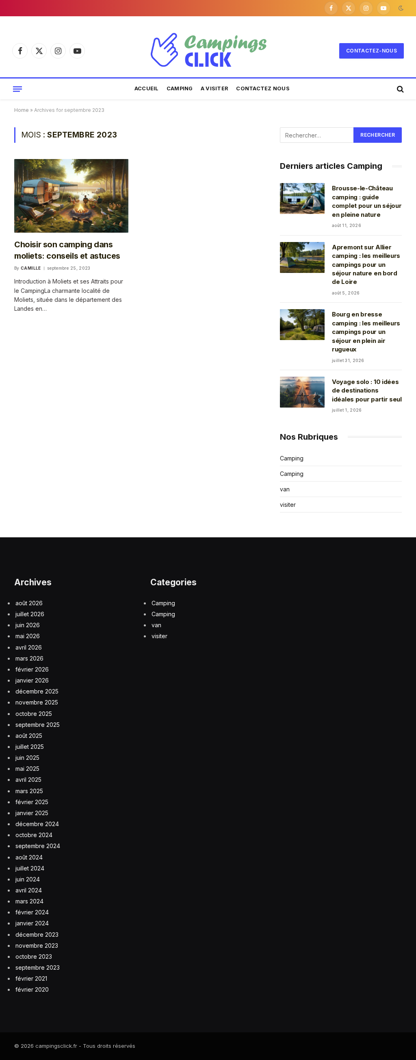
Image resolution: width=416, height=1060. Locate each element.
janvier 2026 (32, 680)
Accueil (146, 88)
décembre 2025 (36, 691)
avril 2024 (28, 890)
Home (21, 110)
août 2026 (29, 603)
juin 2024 (27, 879)
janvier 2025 (31, 812)
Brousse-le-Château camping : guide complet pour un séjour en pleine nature (366, 201)
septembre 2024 (37, 845)
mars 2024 (29, 901)
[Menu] (17, 88)
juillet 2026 (29, 614)
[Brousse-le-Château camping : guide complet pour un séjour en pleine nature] (302, 198)
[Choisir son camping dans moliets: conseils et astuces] (71, 196)
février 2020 (32, 989)
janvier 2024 (32, 923)
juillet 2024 (29, 868)
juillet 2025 (29, 746)
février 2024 (32, 912)
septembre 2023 (37, 967)
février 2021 (31, 978)
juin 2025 (27, 757)
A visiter (214, 88)
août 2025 (28, 735)
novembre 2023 (36, 945)
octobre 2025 (33, 713)
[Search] (399, 89)
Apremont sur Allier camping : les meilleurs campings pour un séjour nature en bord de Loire (366, 264)
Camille (31, 268)
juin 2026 (27, 625)
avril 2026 (28, 647)
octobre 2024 (33, 834)
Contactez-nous (371, 51)
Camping (180, 88)
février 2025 (31, 801)
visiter (288, 504)
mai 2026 (27, 636)
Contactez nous (263, 88)
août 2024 (29, 857)
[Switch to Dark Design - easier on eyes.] (400, 8)
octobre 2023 (33, 956)
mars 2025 (29, 790)
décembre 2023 (36, 934)
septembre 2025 (37, 724)
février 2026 (32, 669)
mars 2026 (29, 658)
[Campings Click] (208, 50)
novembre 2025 (36, 702)
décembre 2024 (37, 823)
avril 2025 (28, 779)
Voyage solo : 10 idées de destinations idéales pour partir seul (367, 390)
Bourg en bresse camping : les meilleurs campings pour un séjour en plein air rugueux (366, 331)
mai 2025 (27, 768)
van (285, 489)
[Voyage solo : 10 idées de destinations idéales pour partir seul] (302, 392)
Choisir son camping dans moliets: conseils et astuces (67, 250)
